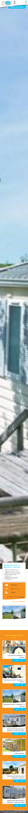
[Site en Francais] (14, 1)
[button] (26, 2)
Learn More (20, 812)
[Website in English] (14, 3)
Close (23, 812)
